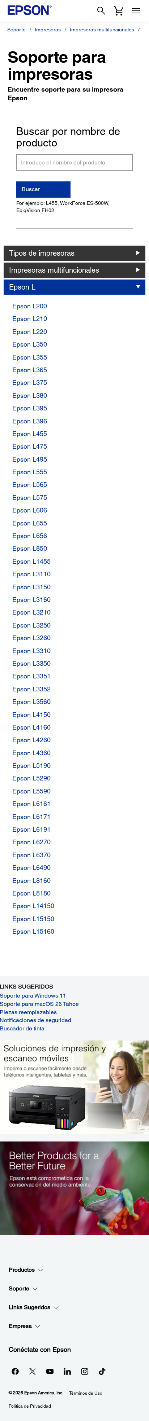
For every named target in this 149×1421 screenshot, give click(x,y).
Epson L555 (29, 472)
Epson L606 (29, 510)
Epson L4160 (31, 727)
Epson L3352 (31, 689)
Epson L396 (29, 421)
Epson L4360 (31, 753)
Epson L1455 (31, 561)
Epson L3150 (31, 587)
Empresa (20, 1326)
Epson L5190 (31, 765)
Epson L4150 (31, 714)
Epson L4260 (31, 740)
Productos (22, 1269)
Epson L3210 (31, 612)
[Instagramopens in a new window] (84, 1371)
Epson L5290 (31, 778)
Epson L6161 (31, 804)
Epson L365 (29, 370)
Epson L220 (29, 331)
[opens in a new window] (101, 1371)
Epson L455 (29, 433)
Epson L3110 (31, 574)
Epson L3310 (31, 651)
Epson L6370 (31, 855)
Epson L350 (29, 344)
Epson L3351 (31, 676)
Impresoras (48, 29)
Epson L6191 (31, 829)
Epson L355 (29, 357)
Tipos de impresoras (41, 253)
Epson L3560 (31, 701)
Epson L (22, 287)
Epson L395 (29, 408)
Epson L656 (29, 536)
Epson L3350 (31, 663)
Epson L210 (29, 318)
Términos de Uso (85, 1393)
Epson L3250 (31, 625)
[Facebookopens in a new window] (15, 1371)
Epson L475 (29, 446)
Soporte (16, 29)
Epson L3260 (31, 638)
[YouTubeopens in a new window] (49, 1371)
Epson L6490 (31, 867)
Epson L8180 (31, 893)
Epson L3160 (31, 599)
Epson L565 (29, 484)
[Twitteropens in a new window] (32, 1371)
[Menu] (136, 11)
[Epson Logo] (29, 10)
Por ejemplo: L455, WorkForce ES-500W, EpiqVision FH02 (63, 206)
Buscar (31, 189)
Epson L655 (29, 523)
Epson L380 (29, 395)
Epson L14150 (33, 906)
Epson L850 (29, 548)
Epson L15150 (33, 919)
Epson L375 (29, 382)
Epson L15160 (33, 931)
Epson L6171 (31, 817)
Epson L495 (29, 459)
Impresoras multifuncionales (102, 29)
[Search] (101, 11)
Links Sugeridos (29, 1307)
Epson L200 (29, 306)
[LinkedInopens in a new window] (67, 1371)
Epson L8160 (31, 880)
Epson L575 (29, 497)
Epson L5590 (31, 791)
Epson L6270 (31, 842)
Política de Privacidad (30, 1406)
